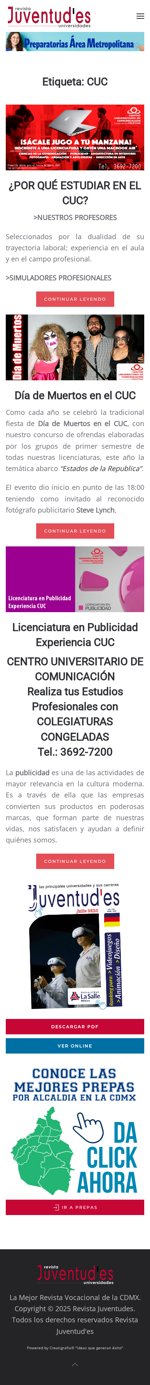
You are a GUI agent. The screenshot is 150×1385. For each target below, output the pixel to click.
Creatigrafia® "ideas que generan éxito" (86, 1347)
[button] (140, 16)
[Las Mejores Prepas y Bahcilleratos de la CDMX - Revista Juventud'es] (75, 41)
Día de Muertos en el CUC (75, 395)
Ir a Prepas (79, 1207)
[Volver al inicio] (55, 16)
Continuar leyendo (75, 299)
